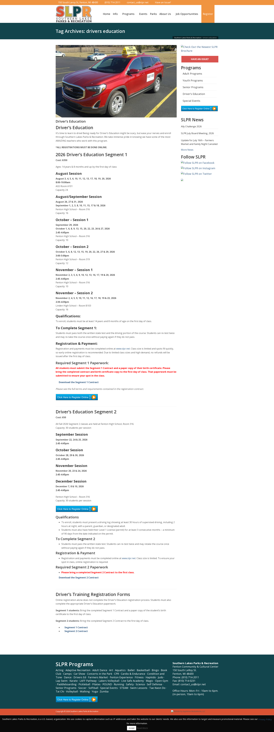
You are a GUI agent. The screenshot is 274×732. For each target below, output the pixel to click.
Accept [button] (131, 728)
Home (106, 14)
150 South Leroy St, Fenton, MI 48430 (78, 2)
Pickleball (84, 684)
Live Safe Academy (132, 680)
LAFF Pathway (88, 680)
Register (208, 14)
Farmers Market (98, 677)
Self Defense (154, 684)
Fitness (139, 677)
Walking (85, 691)
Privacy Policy (265, 719)
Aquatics (120, 670)
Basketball (143, 670)
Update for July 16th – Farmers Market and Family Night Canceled (199, 142)
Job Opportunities (187, 14)
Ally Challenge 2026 (191, 126)
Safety (130, 684)
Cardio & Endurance (133, 673)
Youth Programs (193, 80)
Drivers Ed (79, 677)
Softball (93, 688)
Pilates (96, 684)
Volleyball (72, 691)
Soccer (82, 688)
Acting (60, 670)
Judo (160, 677)
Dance (67, 677)
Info (115, 14)
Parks (153, 14)
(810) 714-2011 (112, 2)
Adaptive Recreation (78, 670)
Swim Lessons (138, 688)
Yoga (95, 691)
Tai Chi (60, 691)
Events (143, 14)
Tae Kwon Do (157, 688)
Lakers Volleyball (109, 680)
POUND (107, 684)
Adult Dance (99, 670)
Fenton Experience (121, 677)
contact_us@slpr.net (137, 2)
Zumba (104, 691)
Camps (67, 673)
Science (140, 684)
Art (111, 670)
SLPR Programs (74, 664)
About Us (165, 14)
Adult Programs (192, 73)
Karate (73, 680)
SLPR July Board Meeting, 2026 (197, 133)
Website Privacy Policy (64, 714)
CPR (116, 673)
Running (119, 684)
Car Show (79, 673)
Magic (149, 680)
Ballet (131, 670)
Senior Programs (193, 87)
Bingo (155, 670)
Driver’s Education (71, 121)
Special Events (191, 100)
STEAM (124, 688)
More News (187, 149)
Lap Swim (62, 680)
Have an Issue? (163, 2)
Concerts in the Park (99, 673)
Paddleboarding (66, 684)
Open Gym (161, 680)
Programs (128, 14)
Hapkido (151, 677)
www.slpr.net (123, 348)
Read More (142, 727)
